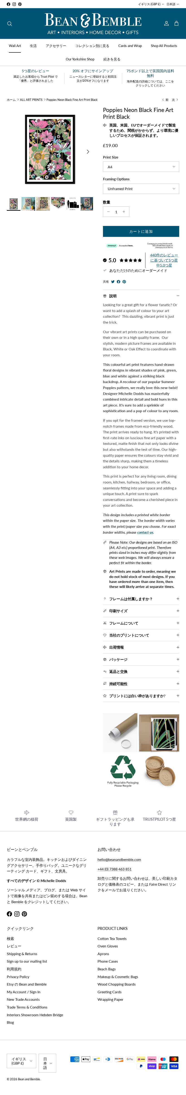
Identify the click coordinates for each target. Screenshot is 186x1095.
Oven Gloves (108, 946)
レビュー (14, 946)
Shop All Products (164, 46)
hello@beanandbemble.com (119, 859)
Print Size (110, 157)
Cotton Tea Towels (112, 938)
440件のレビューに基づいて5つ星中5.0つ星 (164, 260)
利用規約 (14, 969)
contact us (145, 532)
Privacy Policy (18, 976)
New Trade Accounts (23, 999)
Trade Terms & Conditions (27, 1007)
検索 (10, 938)
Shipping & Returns (22, 953)
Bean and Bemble (29, 1079)
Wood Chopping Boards (117, 984)
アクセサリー (56, 46)
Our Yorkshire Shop (80, 59)
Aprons (103, 953)
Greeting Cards (110, 992)
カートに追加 (141, 231)
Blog (10, 1022)
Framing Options (116, 179)
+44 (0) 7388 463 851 (115, 869)
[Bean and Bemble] (93, 23)
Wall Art (15, 46)
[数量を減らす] (107, 212)
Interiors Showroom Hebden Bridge (35, 1015)
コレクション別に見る (92, 46)
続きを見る (111, 59)
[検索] (9, 23)
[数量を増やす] (125, 212)
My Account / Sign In (23, 992)
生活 (33, 46)
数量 (106, 202)
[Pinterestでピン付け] (124, 281)
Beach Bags (107, 969)
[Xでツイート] (113, 281)
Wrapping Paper (110, 999)
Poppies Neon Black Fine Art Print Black (72, 100)
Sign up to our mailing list (27, 961)
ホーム (11, 100)
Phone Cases (108, 961)
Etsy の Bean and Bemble (26, 984)
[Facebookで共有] (118, 281)
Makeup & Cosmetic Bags (118, 976)
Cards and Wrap (130, 46)
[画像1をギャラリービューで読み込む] (50, 149)
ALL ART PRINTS (31, 100)
